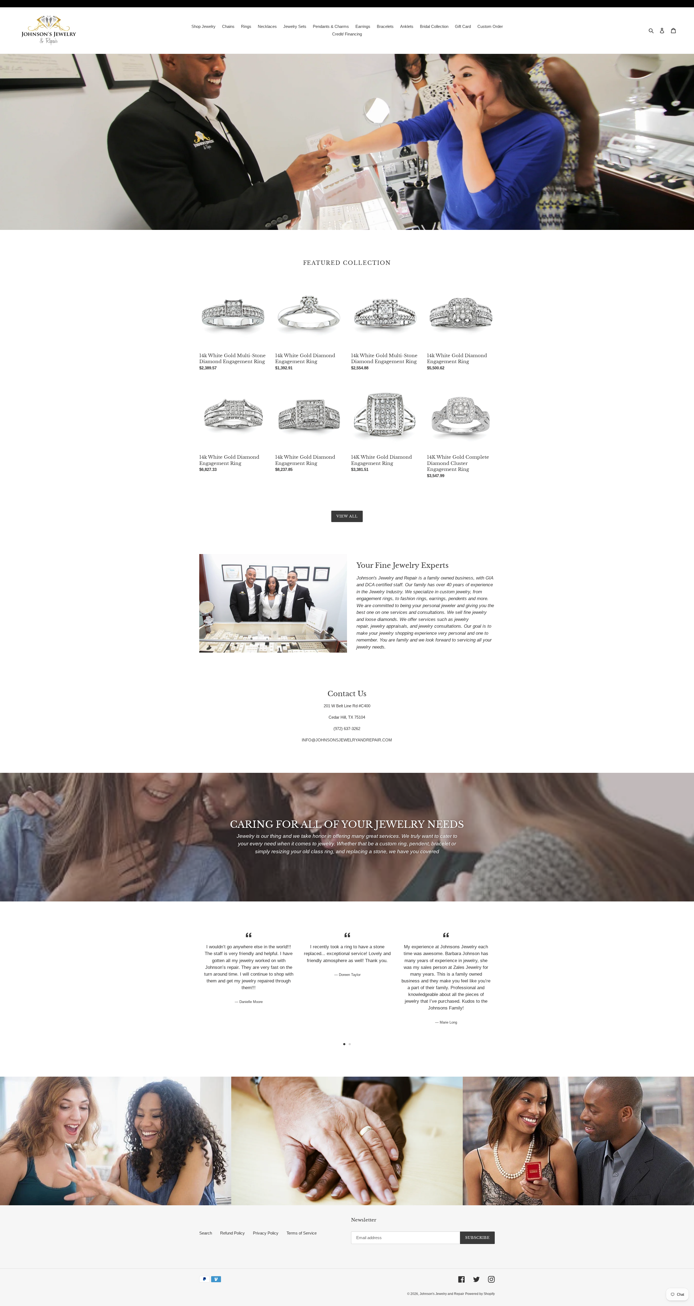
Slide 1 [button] (344, 1044)
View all (346, 516)
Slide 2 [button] (349, 1044)
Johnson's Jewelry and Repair (442, 1294)
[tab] (344, 1044)
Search (205, 1233)
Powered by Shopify (480, 1294)
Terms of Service (302, 1233)
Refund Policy (232, 1233)
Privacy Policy (265, 1233)
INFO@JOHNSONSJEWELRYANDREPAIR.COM (347, 740)
